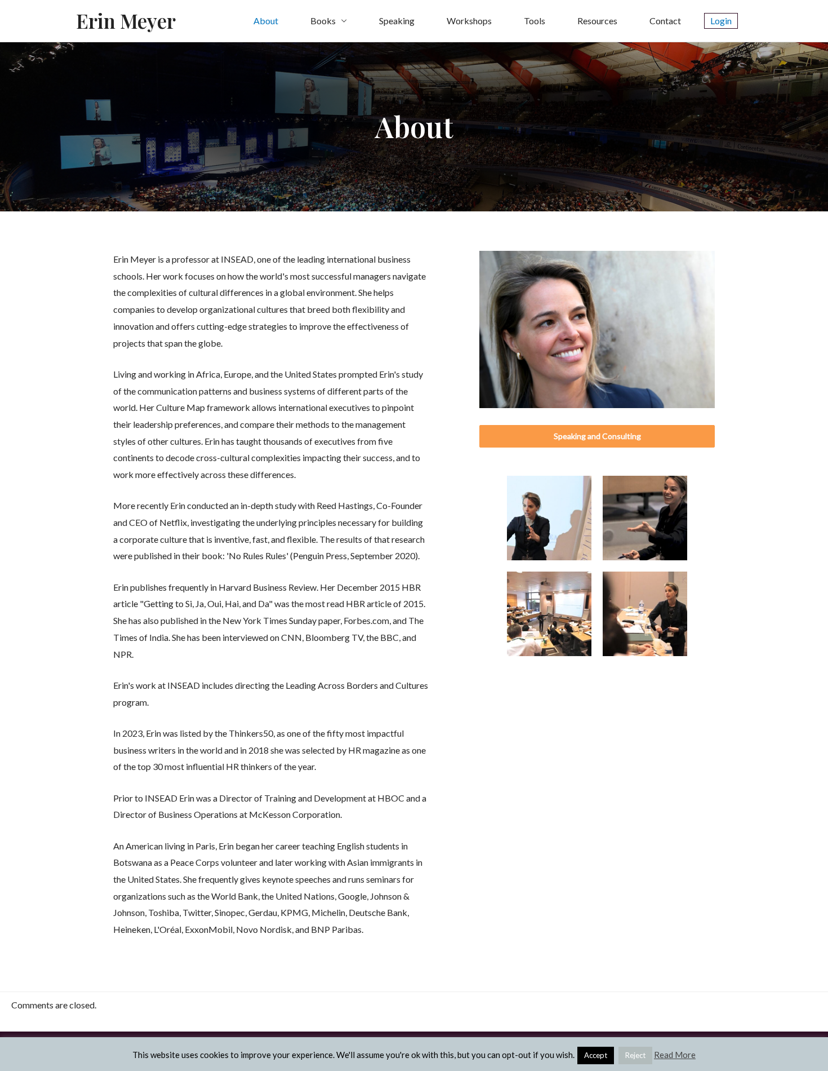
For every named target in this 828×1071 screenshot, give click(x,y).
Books (323, 20)
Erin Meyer (126, 20)
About (265, 20)
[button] (597, 436)
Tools (534, 20)
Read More (675, 1055)
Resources (597, 20)
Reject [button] (635, 1055)
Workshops (469, 20)
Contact (665, 20)
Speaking (397, 20)
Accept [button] (595, 1055)
